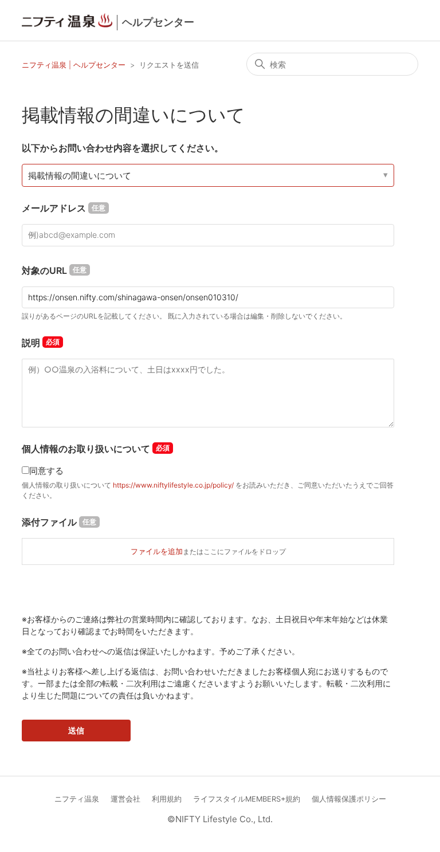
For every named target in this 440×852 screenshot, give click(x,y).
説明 (31, 342)
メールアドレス (63, 208)
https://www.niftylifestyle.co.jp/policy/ (173, 485)
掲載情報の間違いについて (79, 175)
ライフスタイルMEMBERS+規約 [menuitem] (246, 799)
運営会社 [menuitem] (125, 799)
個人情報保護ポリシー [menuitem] (349, 799)
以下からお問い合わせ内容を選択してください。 (122, 148)
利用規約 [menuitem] (167, 799)
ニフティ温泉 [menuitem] (76, 799)
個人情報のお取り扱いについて (86, 448)
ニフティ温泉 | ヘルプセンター (75, 64)
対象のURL (54, 270)
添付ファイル (59, 522)
